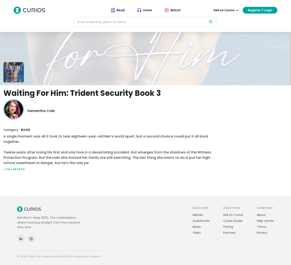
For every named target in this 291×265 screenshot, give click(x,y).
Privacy (262, 233)
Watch (175, 10)
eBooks (198, 215)
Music (197, 227)
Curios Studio (233, 221)
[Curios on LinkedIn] (21, 239)
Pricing (228, 227)
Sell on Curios (233, 215)
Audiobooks (201, 221)
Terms (261, 227)
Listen (147, 10)
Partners (229, 233)
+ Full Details (14, 169)
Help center (265, 221)
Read (121, 10)
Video (197, 233)
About (261, 215)
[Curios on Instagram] (31, 239)
